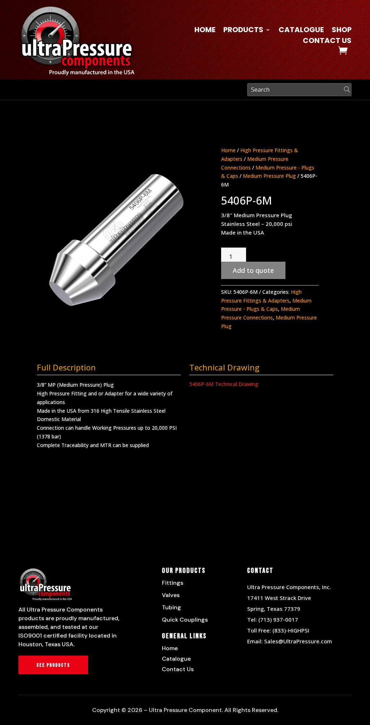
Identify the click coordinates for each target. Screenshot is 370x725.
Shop (342, 31)
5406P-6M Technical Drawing (223, 384)
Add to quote (253, 270)
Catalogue (301, 31)
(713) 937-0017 (278, 619)
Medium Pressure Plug (269, 175)
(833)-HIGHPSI (290, 630)
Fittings (172, 583)
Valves (171, 595)
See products (53, 665)
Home (204, 31)
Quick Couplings (185, 619)
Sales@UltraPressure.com (298, 641)
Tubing (171, 607)
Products (243, 31)
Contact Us (327, 42)
